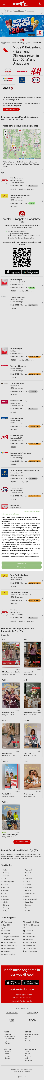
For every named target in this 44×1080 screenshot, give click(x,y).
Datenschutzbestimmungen (33, 511)
